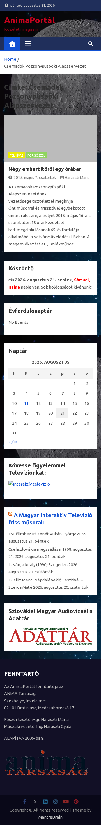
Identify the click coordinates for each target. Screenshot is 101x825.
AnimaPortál (29, 20)
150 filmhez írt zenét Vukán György (42, 533)
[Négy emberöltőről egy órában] (50, 138)
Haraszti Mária (77, 177)
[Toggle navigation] (27, 43)
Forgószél (36, 155)
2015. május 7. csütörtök (34, 177)
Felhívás (16, 155)
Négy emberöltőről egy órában (45, 169)
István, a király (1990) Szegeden (38, 564)
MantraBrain (50, 817)
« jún (12, 441)
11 (26, 403)
